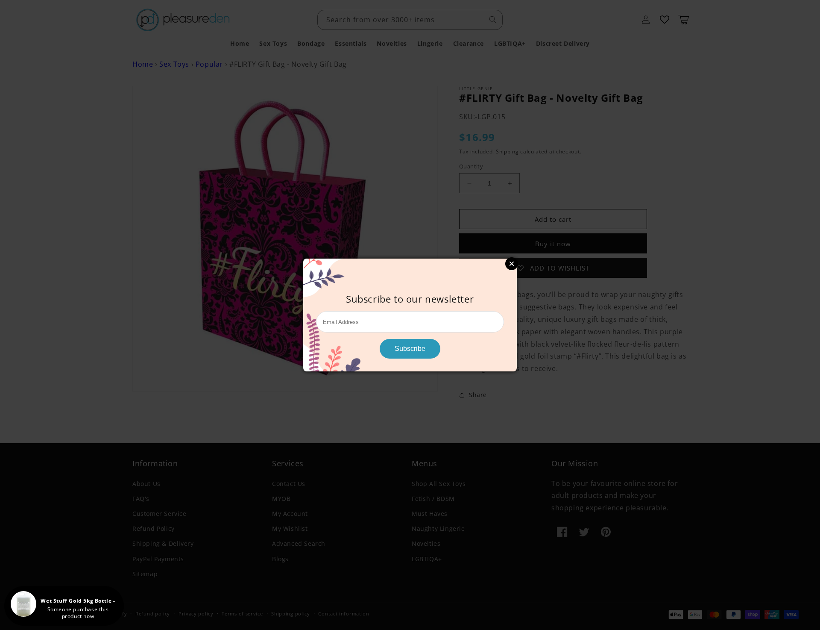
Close (511, 263)
